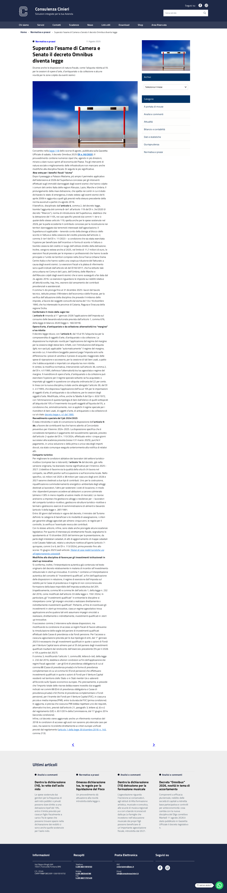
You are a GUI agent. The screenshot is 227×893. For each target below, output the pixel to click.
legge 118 (54, 150)
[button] (219, 885)
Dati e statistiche (152, 137)
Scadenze (74, 25)
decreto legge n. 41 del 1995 (59, 414)
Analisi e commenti (153, 114)
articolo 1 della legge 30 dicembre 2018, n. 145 (82, 729)
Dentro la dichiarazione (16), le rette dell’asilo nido (50, 785)
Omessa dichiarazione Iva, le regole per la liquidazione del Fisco (90, 785)
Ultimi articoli (45, 764)
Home (23, 32)
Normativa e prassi (40, 32)
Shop (140, 25)
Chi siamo (24, 25)
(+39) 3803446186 (83, 873)
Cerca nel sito (170, 13)
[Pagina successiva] (154, 745)
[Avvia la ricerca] (205, 13)
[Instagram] (206, 5)
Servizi (40, 25)
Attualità (148, 121)
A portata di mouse (153, 106)
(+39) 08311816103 (84, 866)
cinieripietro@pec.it (125, 866)
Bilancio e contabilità (154, 129)
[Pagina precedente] (73, 745)
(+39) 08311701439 (84, 877)
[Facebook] (200, 5)
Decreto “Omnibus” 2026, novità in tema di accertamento (174, 785)
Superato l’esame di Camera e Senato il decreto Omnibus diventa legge (66, 54)
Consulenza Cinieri (54, 11)
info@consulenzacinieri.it (128, 873)
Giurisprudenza (151, 144)
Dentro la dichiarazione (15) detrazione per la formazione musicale (133, 785)
